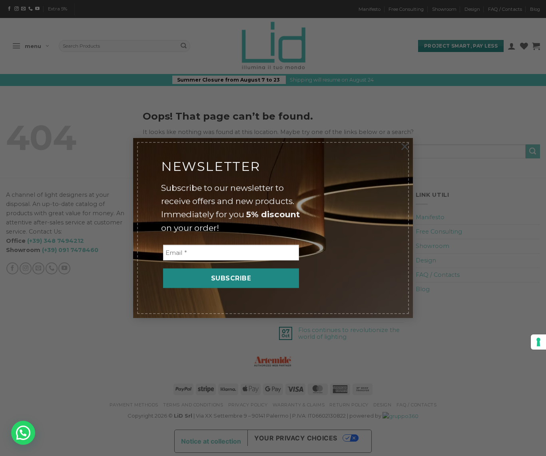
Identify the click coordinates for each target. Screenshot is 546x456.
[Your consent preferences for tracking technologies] (538, 342)
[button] (23, 433)
